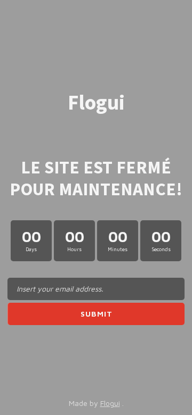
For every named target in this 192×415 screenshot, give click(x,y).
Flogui (110, 403)
